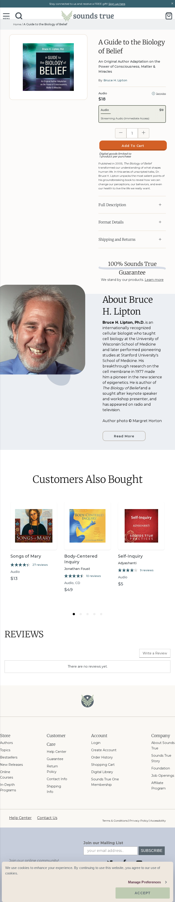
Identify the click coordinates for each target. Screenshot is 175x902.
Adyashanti (127, 563)
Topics (5, 750)
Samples (161, 93)
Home (17, 24)
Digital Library (102, 772)
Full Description (112, 204)
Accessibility (158, 820)
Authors (6, 743)
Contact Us (47, 818)
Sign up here (116, 3)
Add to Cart (133, 146)
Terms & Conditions (115, 820)
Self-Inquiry (130, 556)
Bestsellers (8, 757)
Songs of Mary (25, 556)
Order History (102, 757)
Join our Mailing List (103, 843)
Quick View (33, 542)
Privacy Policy (138, 820)
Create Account (103, 750)
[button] (6, 16)
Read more (124, 436)
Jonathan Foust (77, 569)
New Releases (11, 765)
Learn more (154, 280)
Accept (142, 893)
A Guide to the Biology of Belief (45, 24)
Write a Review (155, 653)
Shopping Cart (103, 765)
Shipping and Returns (116, 239)
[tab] (73, 614)
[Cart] (169, 15)
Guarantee (55, 759)
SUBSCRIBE (151, 851)
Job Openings (162, 776)
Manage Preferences (144, 882)
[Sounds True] (87, 16)
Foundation (160, 768)
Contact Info (57, 779)
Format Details (111, 222)
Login (95, 743)
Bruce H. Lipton (115, 80)
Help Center (56, 752)
